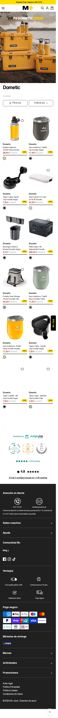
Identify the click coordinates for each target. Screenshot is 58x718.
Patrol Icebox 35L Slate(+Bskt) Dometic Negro (36, 248)
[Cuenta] (47, 8)
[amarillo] (4, 158)
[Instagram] (9, 559)
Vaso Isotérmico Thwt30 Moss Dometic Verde (38, 298)
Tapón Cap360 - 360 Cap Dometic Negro (10, 397)
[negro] (30, 158)
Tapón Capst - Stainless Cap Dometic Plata (38, 397)
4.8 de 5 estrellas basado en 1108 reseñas (28, 478)
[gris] (4, 307)
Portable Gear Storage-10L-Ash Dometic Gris (11, 298)
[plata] (30, 407)
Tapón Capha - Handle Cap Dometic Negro (37, 347)
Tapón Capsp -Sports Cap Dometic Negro (11, 198)
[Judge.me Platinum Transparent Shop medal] (14, 448)
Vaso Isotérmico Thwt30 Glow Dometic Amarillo (12, 347)
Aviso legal (8, 683)
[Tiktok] (14, 559)
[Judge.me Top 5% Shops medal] (41, 448)
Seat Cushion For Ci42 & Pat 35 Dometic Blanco (37, 198)
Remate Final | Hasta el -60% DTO (29, 2)
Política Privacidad (11, 687)
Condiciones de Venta (13, 694)
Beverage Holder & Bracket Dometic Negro (12, 248)
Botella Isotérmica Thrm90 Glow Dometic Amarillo (11, 149)
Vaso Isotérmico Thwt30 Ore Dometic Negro (38, 149)
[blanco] (30, 208)
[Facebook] (4, 559)
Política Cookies (10, 691)
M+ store (14, 701)
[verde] (30, 307)
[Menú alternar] (3, 8)
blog (5, 550)
